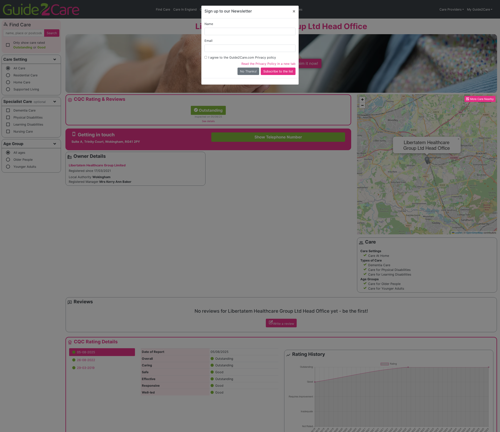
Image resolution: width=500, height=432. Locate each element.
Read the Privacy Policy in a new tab (268, 64)
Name (208, 24)
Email (208, 41)
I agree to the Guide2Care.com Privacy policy (242, 57)
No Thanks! (248, 71)
